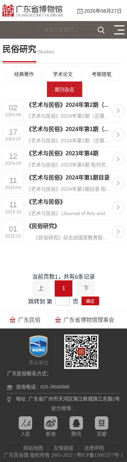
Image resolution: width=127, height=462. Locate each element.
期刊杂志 (64, 89)
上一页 (41, 291)
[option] (25, 319)
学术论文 (63, 74)
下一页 (86, 291)
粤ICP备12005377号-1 (100, 455)
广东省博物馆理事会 (89, 320)
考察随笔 (101, 74)
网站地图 (33, 448)
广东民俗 (29, 320)
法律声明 (94, 448)
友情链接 (63, 448)
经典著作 (24, 74)
